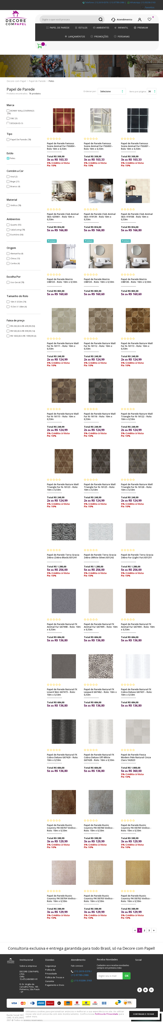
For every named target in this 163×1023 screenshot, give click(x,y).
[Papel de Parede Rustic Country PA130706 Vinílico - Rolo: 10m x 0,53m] (101, 802)
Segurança (50, 965)
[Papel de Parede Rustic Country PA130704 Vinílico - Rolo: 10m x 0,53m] (64, 873)
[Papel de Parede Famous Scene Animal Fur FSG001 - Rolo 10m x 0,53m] (138, 120)
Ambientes (102, 27)
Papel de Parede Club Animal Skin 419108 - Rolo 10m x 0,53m (137, 216)
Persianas (124, 36)
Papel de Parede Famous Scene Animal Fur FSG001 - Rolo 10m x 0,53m (135, 146)
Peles (51, 81)
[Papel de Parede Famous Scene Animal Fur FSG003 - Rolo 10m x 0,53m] (101, 120)
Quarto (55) (15, 224)
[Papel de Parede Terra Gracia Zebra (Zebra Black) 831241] (64, 532)
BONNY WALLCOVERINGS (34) (20, 112)
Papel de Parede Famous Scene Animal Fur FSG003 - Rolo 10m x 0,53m (98, 146)
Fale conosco (77, 965)
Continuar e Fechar (143, 1014)
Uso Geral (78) (17, 282)
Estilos (82, 27)
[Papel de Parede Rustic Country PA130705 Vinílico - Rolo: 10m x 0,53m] (138, 802)
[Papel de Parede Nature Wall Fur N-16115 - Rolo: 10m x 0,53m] (64, 391)
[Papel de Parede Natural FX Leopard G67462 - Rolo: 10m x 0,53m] (101, 666)
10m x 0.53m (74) (18, 301)
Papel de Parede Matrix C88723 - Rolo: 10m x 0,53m (62, 280)
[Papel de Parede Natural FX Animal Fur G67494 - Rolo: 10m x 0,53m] (138, 601)
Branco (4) (15, 186)
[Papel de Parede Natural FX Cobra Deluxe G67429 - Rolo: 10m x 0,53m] (64, 732)
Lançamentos (76, 36)
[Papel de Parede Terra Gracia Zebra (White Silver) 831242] (101, 532)
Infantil (123, 27)
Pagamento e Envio (54, 985)
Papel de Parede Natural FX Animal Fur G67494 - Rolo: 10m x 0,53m (138, 627)
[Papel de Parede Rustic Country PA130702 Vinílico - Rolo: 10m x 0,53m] (138, 873)
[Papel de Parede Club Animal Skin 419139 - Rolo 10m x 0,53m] (101, 191)
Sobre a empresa (28, 965)
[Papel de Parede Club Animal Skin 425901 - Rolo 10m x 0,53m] (64, 191)
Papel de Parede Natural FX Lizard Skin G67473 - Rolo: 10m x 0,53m (62, 692)
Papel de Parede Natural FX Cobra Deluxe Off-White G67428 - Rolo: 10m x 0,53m (99, 757)
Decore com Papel (16, 81)
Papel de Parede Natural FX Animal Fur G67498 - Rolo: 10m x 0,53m (64, 627)
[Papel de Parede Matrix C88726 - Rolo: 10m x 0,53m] (138, 256)
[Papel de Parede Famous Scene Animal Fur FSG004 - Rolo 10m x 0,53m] (64, 120)
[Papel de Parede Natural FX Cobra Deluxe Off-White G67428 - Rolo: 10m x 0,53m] (101, 732)
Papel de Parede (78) (20, 139)
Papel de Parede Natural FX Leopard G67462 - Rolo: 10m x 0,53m (100, 692)
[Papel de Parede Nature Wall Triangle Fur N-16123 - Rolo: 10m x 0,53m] (64, 461)
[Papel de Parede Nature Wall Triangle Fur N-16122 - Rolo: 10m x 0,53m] (138, 391)
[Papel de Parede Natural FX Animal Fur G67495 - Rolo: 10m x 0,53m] (101, 601)
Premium (142, 27)
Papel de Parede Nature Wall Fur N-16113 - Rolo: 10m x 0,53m (137, 346)
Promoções (101, 36)
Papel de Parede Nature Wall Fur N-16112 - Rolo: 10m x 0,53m (100, 346)
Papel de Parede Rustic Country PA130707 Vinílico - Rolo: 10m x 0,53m (62, 828)
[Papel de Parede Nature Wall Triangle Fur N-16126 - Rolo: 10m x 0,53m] (138, 461)
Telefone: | (105, 2)
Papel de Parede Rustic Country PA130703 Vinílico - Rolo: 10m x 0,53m (99, 898)
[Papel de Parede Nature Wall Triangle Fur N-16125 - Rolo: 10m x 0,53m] (101, 461)
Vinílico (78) (15, 205)
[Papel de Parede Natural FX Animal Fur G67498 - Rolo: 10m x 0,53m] (64, 601)
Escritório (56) (16, 234)
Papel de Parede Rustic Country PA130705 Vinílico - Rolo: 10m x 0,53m (136, 828)
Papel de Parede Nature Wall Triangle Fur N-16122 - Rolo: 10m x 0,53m (137, 416)
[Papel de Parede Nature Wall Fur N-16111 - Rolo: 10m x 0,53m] (64, 320)
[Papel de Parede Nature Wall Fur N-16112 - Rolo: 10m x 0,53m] (101, 320)
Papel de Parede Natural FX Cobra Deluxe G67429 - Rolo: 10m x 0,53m (62, 757)
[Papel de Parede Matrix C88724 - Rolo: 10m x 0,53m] (101, 256)
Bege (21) (14, 181)
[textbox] (72, 19)
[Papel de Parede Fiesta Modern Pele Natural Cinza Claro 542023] (138, 732)
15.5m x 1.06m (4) (18, 306)
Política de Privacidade (106, 1014)
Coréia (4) (15, 263)
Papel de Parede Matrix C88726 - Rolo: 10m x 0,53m (136, 280)
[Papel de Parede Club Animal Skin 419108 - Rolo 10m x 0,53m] (138, 191)
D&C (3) (13, 118)
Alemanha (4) (16, 253)
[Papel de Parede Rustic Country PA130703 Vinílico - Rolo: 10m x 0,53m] (101, 873)
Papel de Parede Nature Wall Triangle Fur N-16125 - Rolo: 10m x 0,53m (100, 487)
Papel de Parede (59, 27)
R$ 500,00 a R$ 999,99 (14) (22, 330)
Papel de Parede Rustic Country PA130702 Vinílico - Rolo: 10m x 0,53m (136, 898)
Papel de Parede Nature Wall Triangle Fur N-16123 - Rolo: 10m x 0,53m (63, 487)
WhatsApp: (143, 2)
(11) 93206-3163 (83, 980)
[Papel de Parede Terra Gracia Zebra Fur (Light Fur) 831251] (138, 532)
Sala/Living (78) (17, 229)
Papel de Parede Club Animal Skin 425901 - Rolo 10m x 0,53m (63, 216)
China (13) (15, 258)
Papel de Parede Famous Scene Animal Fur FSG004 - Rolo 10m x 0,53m (61, 146)
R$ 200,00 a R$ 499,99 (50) (22, 326)
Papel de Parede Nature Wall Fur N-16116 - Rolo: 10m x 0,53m (100, 416)
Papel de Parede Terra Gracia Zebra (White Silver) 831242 (100, 556)
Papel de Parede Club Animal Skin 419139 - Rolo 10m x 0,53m (100, 216)
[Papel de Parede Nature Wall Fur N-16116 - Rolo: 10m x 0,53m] (101, 391)
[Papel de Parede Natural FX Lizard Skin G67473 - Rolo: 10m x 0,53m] (64, 666)
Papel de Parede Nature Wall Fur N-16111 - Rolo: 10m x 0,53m (63, 346)
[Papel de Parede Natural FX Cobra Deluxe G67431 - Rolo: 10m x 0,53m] (138, 666)
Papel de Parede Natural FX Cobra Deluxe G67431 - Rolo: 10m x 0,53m (136, 692)
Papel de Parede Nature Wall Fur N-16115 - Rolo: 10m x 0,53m (63, 416)
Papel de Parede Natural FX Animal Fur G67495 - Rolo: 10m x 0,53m (101, 627)
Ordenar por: (89, 91)
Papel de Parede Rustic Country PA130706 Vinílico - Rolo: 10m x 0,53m (99, 828)
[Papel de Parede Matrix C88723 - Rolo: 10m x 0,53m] (64, 256)
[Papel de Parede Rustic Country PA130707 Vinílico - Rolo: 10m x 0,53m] (64, 802)
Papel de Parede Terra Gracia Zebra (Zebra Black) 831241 (63, 556)
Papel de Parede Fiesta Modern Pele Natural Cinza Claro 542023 (136, 757)
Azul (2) (13, 176)
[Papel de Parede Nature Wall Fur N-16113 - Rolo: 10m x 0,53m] (138, 320)
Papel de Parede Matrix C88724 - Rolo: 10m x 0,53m (99, 280)
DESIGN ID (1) (16, 123)
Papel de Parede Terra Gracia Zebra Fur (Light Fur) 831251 (137, 556)
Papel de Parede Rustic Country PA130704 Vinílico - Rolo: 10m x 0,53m (62, 898)
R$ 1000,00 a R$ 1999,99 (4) (23, 335)
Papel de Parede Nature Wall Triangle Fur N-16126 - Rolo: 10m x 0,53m (137, 487)
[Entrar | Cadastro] (139, 19)
